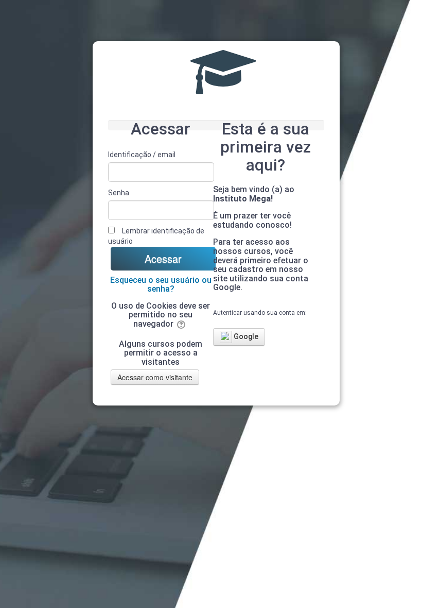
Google (245, 336)
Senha (118, 193)
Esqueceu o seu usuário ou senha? (161, 284)
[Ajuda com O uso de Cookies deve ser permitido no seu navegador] (181, 324)
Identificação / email (141, 154)
